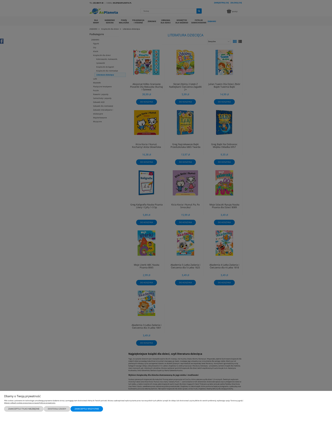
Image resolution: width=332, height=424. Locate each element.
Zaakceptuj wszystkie (87, 409)
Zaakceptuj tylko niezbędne (23, 409)
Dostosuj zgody (57, 409)
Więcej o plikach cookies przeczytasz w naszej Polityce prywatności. (30, 403)
